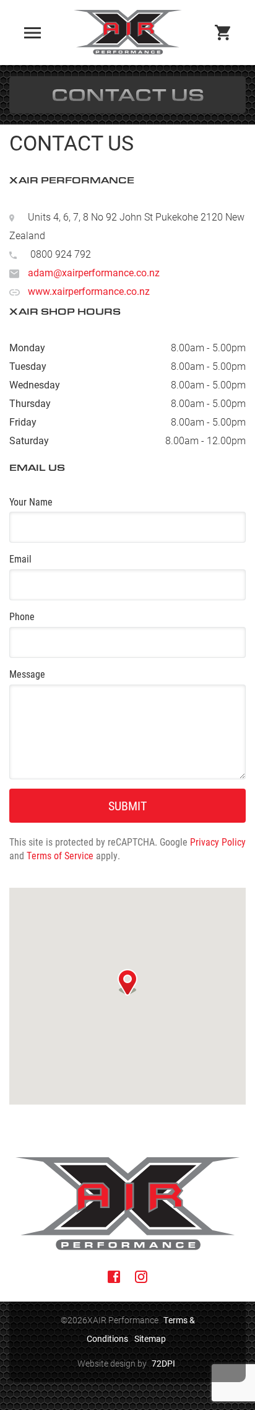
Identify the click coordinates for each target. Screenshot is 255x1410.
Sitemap (150, 1338)
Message (27, 673)
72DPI (163, 1363)
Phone (22, 616)
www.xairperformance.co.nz (89, 290)
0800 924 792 (60, 253)
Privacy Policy (218, 841)
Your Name (31, 501)
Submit (127, 805)
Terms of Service (60, 855)
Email (20, 558)
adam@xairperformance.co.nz (94, 272)
